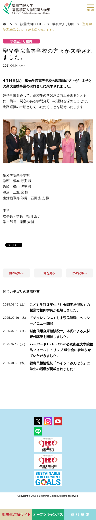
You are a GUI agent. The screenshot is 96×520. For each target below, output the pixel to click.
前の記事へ (16, 273)
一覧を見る (48, 273)
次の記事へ (79, 273)
